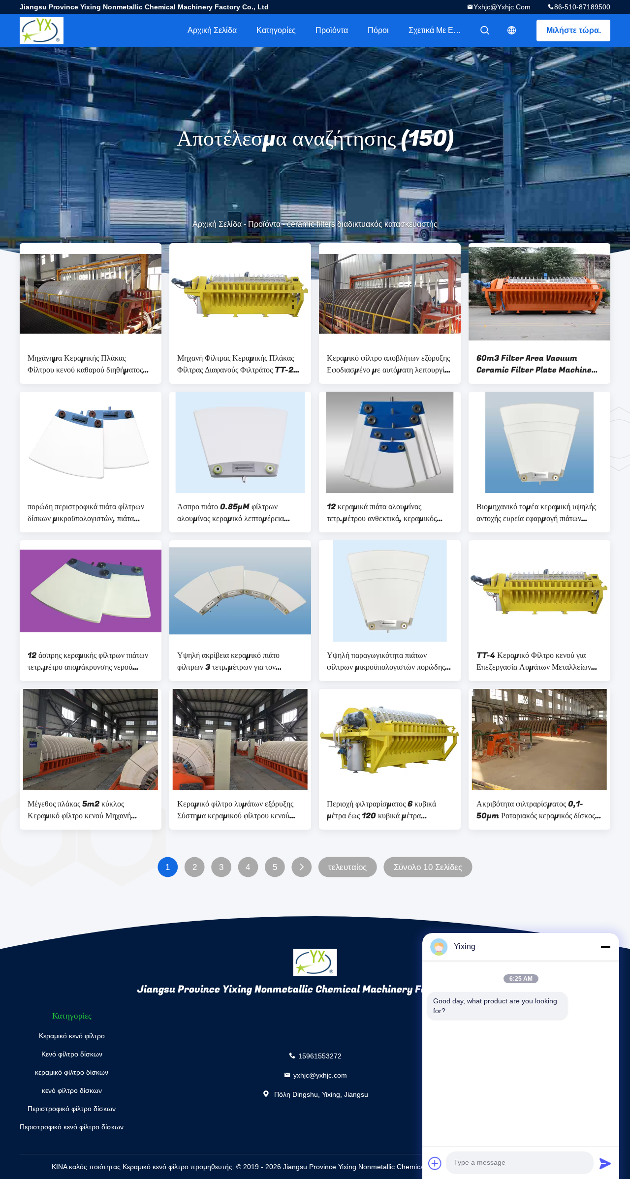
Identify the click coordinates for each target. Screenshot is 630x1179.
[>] (301, 867)
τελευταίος (347, 867)
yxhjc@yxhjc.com (502, 7)
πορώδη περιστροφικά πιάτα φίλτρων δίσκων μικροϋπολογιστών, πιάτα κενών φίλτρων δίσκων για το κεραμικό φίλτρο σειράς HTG (90, 513)
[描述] (512, 30)
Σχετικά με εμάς (437, 30)
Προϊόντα (331, 30)
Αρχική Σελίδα (212, 30)
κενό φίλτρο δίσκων (72, 1090)
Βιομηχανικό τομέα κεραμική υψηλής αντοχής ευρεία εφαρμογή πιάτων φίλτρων (536, 513)
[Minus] (605, 947)
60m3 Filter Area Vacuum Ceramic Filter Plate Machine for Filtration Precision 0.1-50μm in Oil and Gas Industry (534, 364)
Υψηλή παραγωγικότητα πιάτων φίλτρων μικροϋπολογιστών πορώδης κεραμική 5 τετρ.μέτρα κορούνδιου (386, 661)
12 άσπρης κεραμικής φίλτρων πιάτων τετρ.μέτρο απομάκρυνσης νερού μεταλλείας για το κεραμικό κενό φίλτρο (88, 661)
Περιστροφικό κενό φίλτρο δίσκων (72, 1127)
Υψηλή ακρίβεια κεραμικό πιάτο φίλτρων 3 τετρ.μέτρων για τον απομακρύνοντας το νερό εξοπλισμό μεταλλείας (234, 661)
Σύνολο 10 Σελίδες (428, 867)
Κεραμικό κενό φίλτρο (72, 1036)
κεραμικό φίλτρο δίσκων (71, 1072)
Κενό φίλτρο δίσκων (71, 1054)
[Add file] (435, 1163)
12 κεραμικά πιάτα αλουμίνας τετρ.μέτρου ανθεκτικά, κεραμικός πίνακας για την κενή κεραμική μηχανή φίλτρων (388, 513)
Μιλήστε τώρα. (573, 30)
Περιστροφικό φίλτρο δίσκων (72, 1109)
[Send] (605, 1163)
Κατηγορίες (276, 30)
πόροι (378, 30)
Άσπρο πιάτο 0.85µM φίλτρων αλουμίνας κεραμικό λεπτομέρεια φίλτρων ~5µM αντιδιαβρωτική (230, 513)
